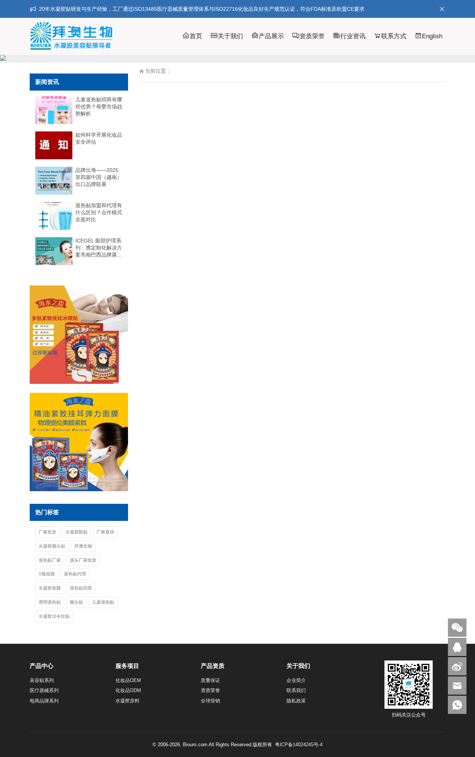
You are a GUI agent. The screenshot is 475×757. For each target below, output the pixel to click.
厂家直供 (105, 532)
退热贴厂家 (50, 560)
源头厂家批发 (83, 560)
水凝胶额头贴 (52, 546)
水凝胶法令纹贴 (54, 616)
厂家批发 (47, 532)
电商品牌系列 (44, 701)
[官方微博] (457, 666)
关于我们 (230, 36)
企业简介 (296, 680)
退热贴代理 (75, 574)
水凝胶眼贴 (76, 532)
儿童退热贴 (103, 602)
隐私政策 (296, 701)
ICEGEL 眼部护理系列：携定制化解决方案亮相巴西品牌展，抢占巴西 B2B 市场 (98, 248)
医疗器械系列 (44, 690)
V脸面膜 (47, 574)
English (432, 36)
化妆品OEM (128, 680)
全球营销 (210, 701)
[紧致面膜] (79, 489)
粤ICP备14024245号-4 (298, 744)
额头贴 (76, 602)
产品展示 (271, 36)
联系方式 (393, 36)
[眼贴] (79, 382)
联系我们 (296, 690)
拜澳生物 (83, 546)
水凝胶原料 (127, 701)
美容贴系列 (42, 680)
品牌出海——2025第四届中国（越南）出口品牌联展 (98, 177)
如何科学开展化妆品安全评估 (98, 138)
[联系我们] (457, 647)
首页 (196, 36)
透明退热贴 (50, 602)
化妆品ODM (128, 690)
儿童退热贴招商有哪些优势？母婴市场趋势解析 (98, 107)
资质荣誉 (312, 36)
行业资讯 (353, 36)
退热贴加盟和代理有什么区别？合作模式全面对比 (98, 212)
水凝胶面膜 (50, 588)
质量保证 (210, 680)
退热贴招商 (81, 588)
